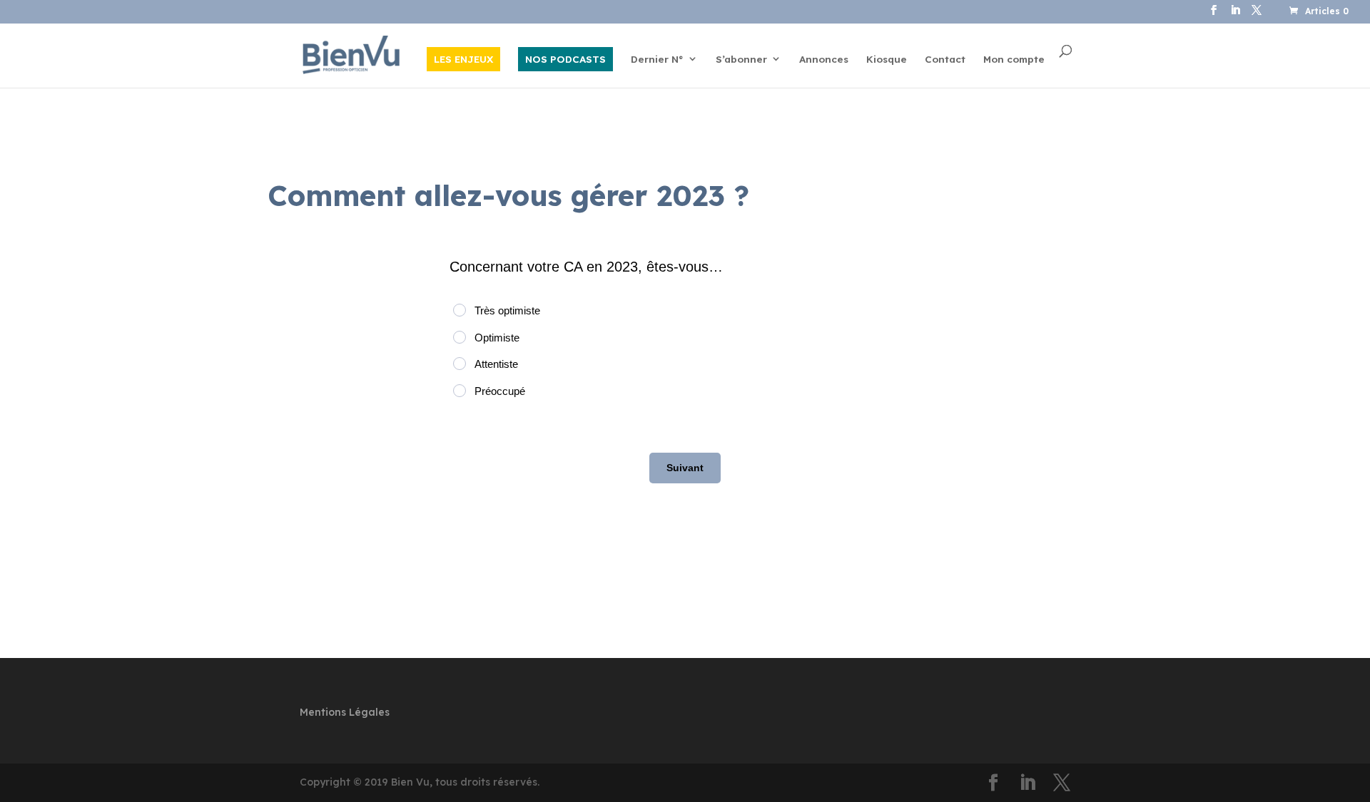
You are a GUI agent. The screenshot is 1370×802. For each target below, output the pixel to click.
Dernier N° (657, 59)
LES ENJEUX (463, 59)
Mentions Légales (345, 712)
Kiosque (886, 59)
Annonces (823, 59)
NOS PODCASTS (565, 59)
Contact (945, 59)
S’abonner (741, 59)
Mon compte (1014, 59)
